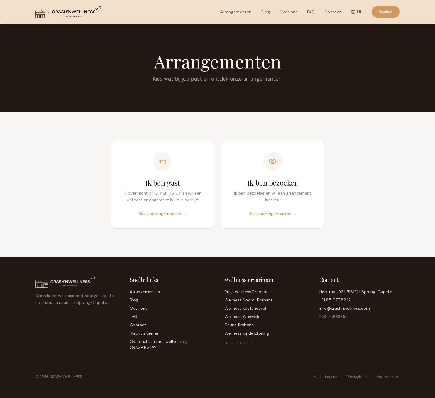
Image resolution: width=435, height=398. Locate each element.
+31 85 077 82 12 (335, 300)
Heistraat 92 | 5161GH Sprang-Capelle (355, 291)
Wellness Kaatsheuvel (245, 308)
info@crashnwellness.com (344, 308)
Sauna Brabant (239, 325)
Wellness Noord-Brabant (249, 300)
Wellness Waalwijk (242, 316)
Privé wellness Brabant (246, 291)
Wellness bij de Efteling (247, 333)
